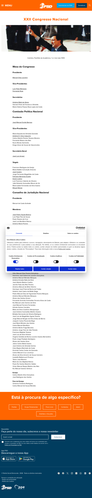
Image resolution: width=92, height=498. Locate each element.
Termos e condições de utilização (11, 478)
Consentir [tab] (19, 233)
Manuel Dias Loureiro (20, 78)
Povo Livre (49, 407)
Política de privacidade (9, 479)
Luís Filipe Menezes (20, 89)
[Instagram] (72, 474)
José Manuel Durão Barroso (22, 122)
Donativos (81, 5)
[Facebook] (63, 474)
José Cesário (17, 172)
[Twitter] (67, 474)
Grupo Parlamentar (31, 407)
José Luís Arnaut (19, 156)
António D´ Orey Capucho (22, 136)
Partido (14, 407)
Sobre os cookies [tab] (73, 233)
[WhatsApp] (81, 474)
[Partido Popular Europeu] (20, 487)
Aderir (78, 407)
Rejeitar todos (19, 269)
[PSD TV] (59, 474)
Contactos (64, 407)
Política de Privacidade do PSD (13, 445)
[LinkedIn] (85, 474)
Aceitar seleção (46, 269)
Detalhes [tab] (46, 233)
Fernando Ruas (18, 91)
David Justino (17, 179)
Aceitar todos (72, 269)
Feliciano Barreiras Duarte (22, 177)
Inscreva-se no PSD (66, 5)
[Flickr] (76, 474)
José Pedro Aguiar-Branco (22, 215)
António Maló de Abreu (21, 102)
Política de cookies (8, 481)
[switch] (35, 261)
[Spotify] (90, 474)
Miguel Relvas (17, 188)
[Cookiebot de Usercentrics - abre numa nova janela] (77, 228)
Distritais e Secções (46, 414)
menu (8, 5)
